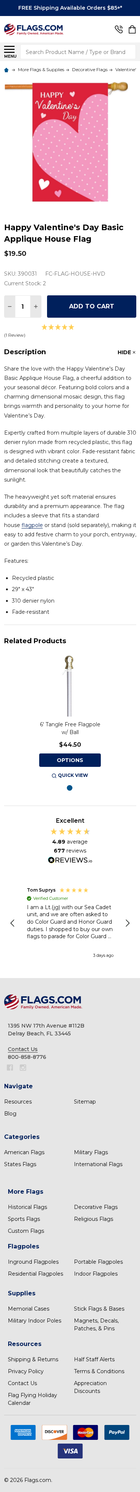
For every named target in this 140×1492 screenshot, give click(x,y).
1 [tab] (70, 788)
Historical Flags (27, 1207)
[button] (13, 923)
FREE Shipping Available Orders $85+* (70, 7)
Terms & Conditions (99, 1371)
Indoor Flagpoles (96, 1273)
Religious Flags (93, 1219)
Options (70, 760)
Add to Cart (91, 306)
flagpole (32, 525)
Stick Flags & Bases (99, 1308)
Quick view (73, 775)
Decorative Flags (96, 1207)
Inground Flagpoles (33, 1261)
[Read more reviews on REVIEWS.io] (70, 861)
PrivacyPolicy (26, 1371)
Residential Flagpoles (35, 1273)
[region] (70, 923)
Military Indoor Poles (34, 1320)
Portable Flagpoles (98, 1261)
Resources (18, 1101)
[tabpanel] (70, 717)
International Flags (98, 1164)
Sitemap (85, 1101)
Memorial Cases (28, 1308)
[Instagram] (23, 1067)
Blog (10, 1113)
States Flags (20, 1164)
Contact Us (22, 1383)
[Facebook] (10, 1067)
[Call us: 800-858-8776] (118, 29)
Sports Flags (24, 1219)
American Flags (24, 1152)
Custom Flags (26, 1231)
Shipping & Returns (33, 1359)
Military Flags (91, 1152)
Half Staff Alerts (94, 1359)
